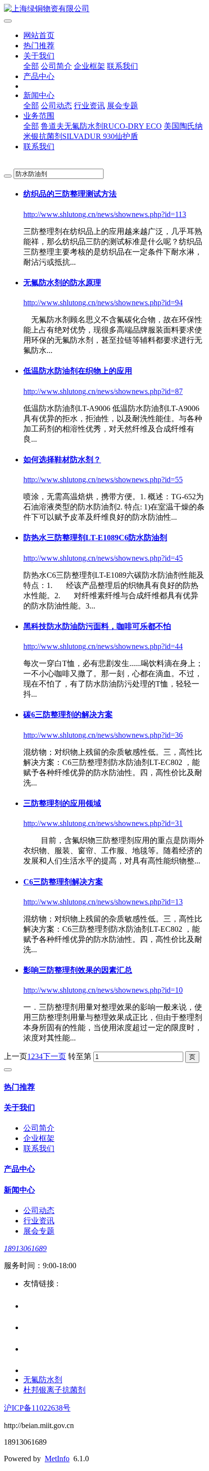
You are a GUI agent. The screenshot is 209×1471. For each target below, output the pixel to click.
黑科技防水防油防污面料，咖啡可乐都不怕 (97, 626)
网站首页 (38, 35)
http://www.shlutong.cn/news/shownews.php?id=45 (103, 558)
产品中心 (38, 76)
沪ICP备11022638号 (37, 1408)
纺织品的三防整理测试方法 (70, 194)
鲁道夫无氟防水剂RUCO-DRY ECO (101, 126)
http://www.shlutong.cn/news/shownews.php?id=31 (103, 823)
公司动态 (56, 105)
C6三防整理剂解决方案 (63, 882)
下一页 (54, 1056)
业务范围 (38, 116)
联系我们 (122, 66)
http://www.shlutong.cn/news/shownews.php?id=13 (103, 902)
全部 (31, 66)
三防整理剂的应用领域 (62, 803)
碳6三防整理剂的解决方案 (68, 714)
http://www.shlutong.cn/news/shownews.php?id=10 (103, 990)
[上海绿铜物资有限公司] (104, 9)
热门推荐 (38, 45)
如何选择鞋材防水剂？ (62, 459)
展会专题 (122, 105)
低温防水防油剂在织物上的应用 (77, 371)
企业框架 (89, 66)
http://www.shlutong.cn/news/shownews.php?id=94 (103, 302)
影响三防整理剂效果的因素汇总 (77, 970)
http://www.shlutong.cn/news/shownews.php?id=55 (103, 479)
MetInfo (57, 1458)
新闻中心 (38, 95)
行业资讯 (89, 105)
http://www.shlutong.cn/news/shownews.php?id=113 (104, 214)
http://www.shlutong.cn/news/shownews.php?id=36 (103, 735)
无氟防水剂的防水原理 (62, 282)
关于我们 (38, 56)
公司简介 (56, 66)
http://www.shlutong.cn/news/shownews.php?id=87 (103, 391)
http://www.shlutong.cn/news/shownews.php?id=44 (103, 646)
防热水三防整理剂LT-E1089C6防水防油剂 (95, 537)
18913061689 (25, 1248)
